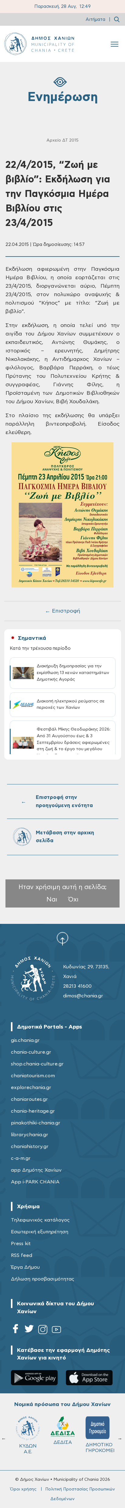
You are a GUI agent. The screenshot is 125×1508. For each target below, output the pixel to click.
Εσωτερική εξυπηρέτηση (39, 1231)
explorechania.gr (31, 1087)
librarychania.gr (29, 1134)
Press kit (21, 1243)
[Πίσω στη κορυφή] (62, 938)
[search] (117, 19)
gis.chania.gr (25, 1040)
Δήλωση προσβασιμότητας (42, 1279)
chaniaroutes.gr (29, 1099)
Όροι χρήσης (23, 1489)
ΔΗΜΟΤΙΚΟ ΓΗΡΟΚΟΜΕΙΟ (100, 1447)
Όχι (73, 899)
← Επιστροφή (62, 611)
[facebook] (15, 1330)
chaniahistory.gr (30, 1146)
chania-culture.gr (31, 1052)
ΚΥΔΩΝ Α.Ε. (28, 1449)
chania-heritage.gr (33, 1111)
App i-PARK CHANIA (35, 1181)
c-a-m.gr (21, 1158)
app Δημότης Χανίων (36, 1170)
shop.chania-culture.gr (37, 1063)
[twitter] (29, 1330)
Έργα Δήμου (25, 1267)
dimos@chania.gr (83, 995)
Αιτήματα (95, 19)
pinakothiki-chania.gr (35, 1122)
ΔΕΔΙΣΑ (62, 1442)
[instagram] (42, 1330)
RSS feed (21, 1255)
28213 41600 (77, 986)
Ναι (51, 899)
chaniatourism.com (33, 1075)
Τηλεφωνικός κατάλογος (40, 1220)
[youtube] (56, 1330)
